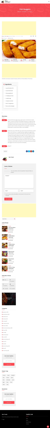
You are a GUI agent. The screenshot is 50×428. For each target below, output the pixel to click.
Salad (4, 343)
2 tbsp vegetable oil (9, 93)
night (3, 382)
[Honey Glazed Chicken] (4, 261)
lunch (13, 379)
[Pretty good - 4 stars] (8, 171)
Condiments (5, 323)
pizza (11, 382)
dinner (12, 377)
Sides (4, 348)
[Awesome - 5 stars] (9, 171)
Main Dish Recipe (6, 339)
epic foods (11, 231)
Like (14, 36)
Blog (27, 418)
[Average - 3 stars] (7, 171)
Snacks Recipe (5, 350)
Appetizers (5, 312)
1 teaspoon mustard (9, 100)
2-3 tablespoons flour (9, 95)
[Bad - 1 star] (5, 171)
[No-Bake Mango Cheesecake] (4, 237)
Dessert (9, 226)
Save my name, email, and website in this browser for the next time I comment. (17, 194)
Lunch (4, 336)
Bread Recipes (5, 314)
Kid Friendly (24, 11)
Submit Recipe (28, 422)
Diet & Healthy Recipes (7, 327)
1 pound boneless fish (9, 88)
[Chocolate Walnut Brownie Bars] (4, 229)
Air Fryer (5, 151)
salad (3, 384)
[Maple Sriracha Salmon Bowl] (4, 254)
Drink (4, 332)
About (27, 420)
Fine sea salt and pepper (10, 106)
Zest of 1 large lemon (9, 103)
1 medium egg (8, 98)
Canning (4, 321)
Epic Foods (10, 36)
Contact (27, 423)
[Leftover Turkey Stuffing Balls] (4, 268)
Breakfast (4, 316)
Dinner (9, 242)
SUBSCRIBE (9, 364)
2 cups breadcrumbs (9, 90)
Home (20, 11)
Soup (7, 384)
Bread (8, 375)
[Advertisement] (19, 28)
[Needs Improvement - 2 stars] (6, 171)
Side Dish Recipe (5, 346)
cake (3, 377)
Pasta (4, 341)
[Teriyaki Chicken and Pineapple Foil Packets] (4, 245)
